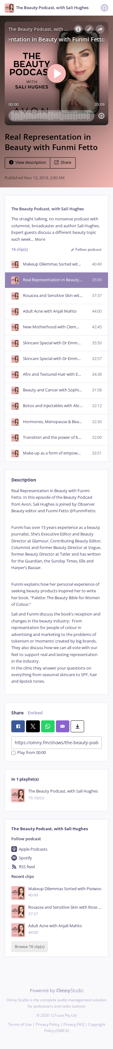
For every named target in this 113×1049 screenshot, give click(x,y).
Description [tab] (23, 480)
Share (66, 162)
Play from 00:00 (31, 753)
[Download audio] (77, 726)
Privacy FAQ (73, 1024)
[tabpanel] (56, 586)
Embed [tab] (35, 713)
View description (30, 162)
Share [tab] (17, 713)
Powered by (43, 990)
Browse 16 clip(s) (30, 946)
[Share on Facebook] (18, 726)
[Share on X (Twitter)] (33, 726)
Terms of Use (20, 1024)
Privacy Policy (47, 1024)
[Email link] (62, 726)
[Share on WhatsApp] (48, 726)
